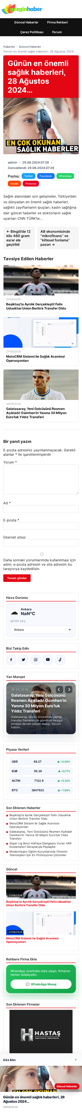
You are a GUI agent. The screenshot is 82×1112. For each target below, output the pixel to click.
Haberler (9, 46)
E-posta (11, 520)
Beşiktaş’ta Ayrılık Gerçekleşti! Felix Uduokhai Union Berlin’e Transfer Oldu (40, 816)
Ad (7, 503)
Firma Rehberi (57, 22)
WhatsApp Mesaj (41, 984)
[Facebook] (11, 660)
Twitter (28, 176)
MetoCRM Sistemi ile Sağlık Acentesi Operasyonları (34, 825)
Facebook (46, 176)
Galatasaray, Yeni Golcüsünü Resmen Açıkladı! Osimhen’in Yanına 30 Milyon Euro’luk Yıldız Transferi (40, 835)
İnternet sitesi (14, 537)
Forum (57, 32)
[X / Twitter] (23, 660)
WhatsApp (65, 176)
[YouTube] (48, 660)
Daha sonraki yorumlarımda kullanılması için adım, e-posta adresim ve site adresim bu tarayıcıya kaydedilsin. (39, 564)
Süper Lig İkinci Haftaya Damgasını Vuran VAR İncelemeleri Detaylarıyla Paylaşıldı (40, 845)
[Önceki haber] (59, 689)
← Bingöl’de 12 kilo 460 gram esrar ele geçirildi (18, 238)
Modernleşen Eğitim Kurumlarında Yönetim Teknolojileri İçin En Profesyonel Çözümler (38, 853)
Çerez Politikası (32, 32)
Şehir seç (18, 621)
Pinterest (30, 183)
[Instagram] (36, 660)
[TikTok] (60, 660)
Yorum (10, 462)
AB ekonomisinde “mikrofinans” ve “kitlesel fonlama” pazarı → (55, 238)
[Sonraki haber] (68, 689)
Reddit (14, 183)
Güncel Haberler (26, 22)
